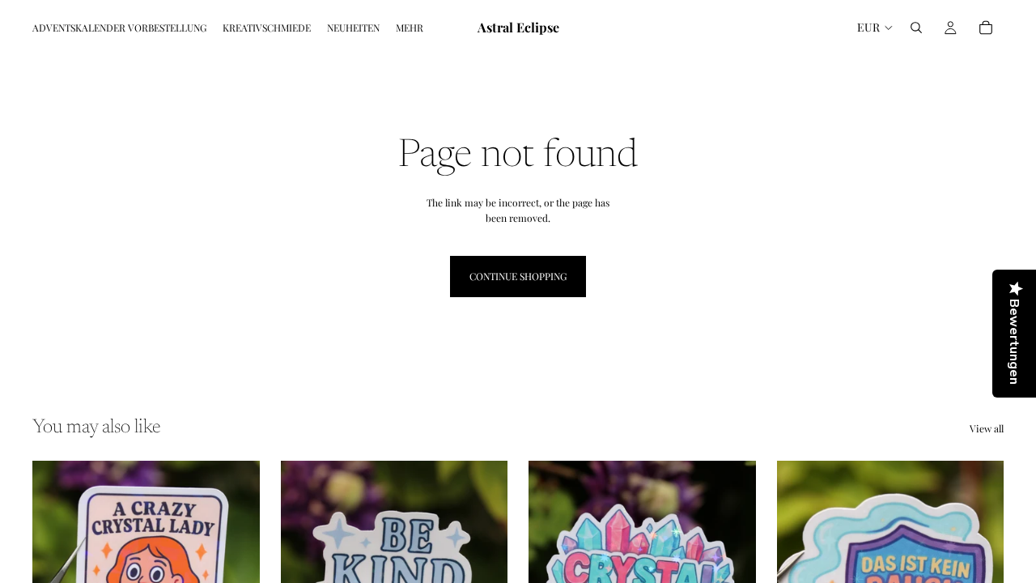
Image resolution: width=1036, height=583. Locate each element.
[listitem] (409, 27)
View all (987, 428)
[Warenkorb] (986, 27)
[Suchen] (916, 27)
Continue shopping (518, 276)
